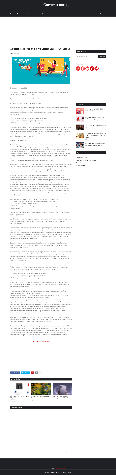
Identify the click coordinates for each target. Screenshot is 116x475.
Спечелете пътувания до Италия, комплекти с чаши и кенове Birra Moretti (95, 135)
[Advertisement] (41, 34)
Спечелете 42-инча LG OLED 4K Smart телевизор (95, 110)
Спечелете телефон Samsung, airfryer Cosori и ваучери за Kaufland (19, 398)
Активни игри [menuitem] (21, 13)
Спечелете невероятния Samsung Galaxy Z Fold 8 (60, 397)
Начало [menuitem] (12, 13)
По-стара (68, 453)
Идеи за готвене (80, 165)
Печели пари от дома (81, 157)
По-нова (13, 453)
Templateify (54, 472)
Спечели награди (58, 4)
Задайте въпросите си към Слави (95, 125)
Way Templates (67, 472)
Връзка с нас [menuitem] (46, 13)
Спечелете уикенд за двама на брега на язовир (40, 397)
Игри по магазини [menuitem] (34, 13)
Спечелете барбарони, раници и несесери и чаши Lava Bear (95, 144)
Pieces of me (79, 163)
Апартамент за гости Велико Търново (86, 160)
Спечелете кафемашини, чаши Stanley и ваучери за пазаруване (95, 118)
